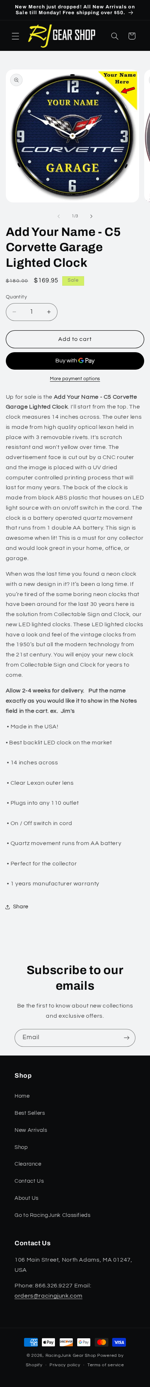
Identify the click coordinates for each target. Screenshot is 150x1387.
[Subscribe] (126, 1038)
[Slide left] (59, 216)
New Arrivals (31, 1130)
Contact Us (29, 1181)
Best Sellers (30, 1113)
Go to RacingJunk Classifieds (53, 1215)
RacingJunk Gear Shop (71, 1356)
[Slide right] (91, 216)
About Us (27, 1198)
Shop (21, 1147)
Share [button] (20, 906)
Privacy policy (65, 1365)
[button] (15, 36)
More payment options (75, 379)
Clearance (28, 1164)
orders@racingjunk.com (48, 1296)
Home (22, 1096)
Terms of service (105, 1365)
